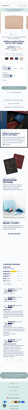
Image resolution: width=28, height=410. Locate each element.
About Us (13, 383)
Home (3, 37)
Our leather (14, 103)
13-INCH (6, 68)
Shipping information (14, 107)
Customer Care (13, 387)
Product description (14, 100)
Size (3, 65)
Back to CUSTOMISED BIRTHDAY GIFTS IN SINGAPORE (15, 375)
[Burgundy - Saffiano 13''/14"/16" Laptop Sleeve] (12, 59)
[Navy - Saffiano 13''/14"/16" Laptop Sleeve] (16, 59)
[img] (11, 289)
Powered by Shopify (14, 408)
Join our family (14, 394)
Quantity (4, 80)
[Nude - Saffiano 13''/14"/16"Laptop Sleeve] (21, 59)
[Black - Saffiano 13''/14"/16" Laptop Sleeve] (7, 59)
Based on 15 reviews (8, 268)
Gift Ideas (13, 390)
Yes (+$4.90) (6, 75)
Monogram (5, 72)
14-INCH (14, 68)
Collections (9, 37)
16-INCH (21, 68)
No (15, 75)
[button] (11, 47)
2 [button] (10, 360)
